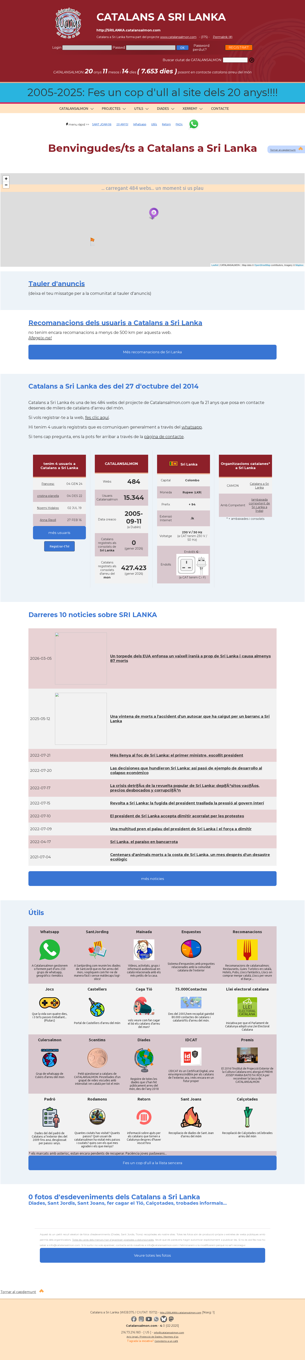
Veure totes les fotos (152, 1255)
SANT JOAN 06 (101, 124)
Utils (154, 124)
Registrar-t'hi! (59, 546)
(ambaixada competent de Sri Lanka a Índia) (259, 505)
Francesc (47, 484)
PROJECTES (111, 108)
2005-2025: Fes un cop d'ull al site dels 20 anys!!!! (152, 92)
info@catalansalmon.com (169, 1332)
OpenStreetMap (262, 265)
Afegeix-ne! (40, 337)
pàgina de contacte (164, 436)
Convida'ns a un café (166, 1341)
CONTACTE (220, 108)
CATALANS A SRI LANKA (161, 17)
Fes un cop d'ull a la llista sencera (152, 1163)
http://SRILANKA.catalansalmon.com (180, 1312)
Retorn (166, 124)
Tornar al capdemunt (18, 1292)
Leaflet (214, 265)
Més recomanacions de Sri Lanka (152, 352)
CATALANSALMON (73, 108)
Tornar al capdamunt (283, 149)
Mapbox (299, 265)
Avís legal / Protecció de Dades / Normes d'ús (152, 1336)
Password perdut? (201, 48)
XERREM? (190, 108)
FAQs (179, 124)
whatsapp (192, 427)
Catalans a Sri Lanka (259, 485)
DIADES (163, 108)
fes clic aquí (97, 417)
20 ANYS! (122, 124)
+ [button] (6, 178)
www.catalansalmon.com (178, 37)
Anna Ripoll (48, 520)
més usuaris (59, 533)
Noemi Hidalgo (48, 508)
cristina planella (48, 496)
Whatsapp (139, 124)
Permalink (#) (222, 37)
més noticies (152, 879)
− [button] (6, 185)
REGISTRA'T (239, 47)
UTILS (138, 108)
